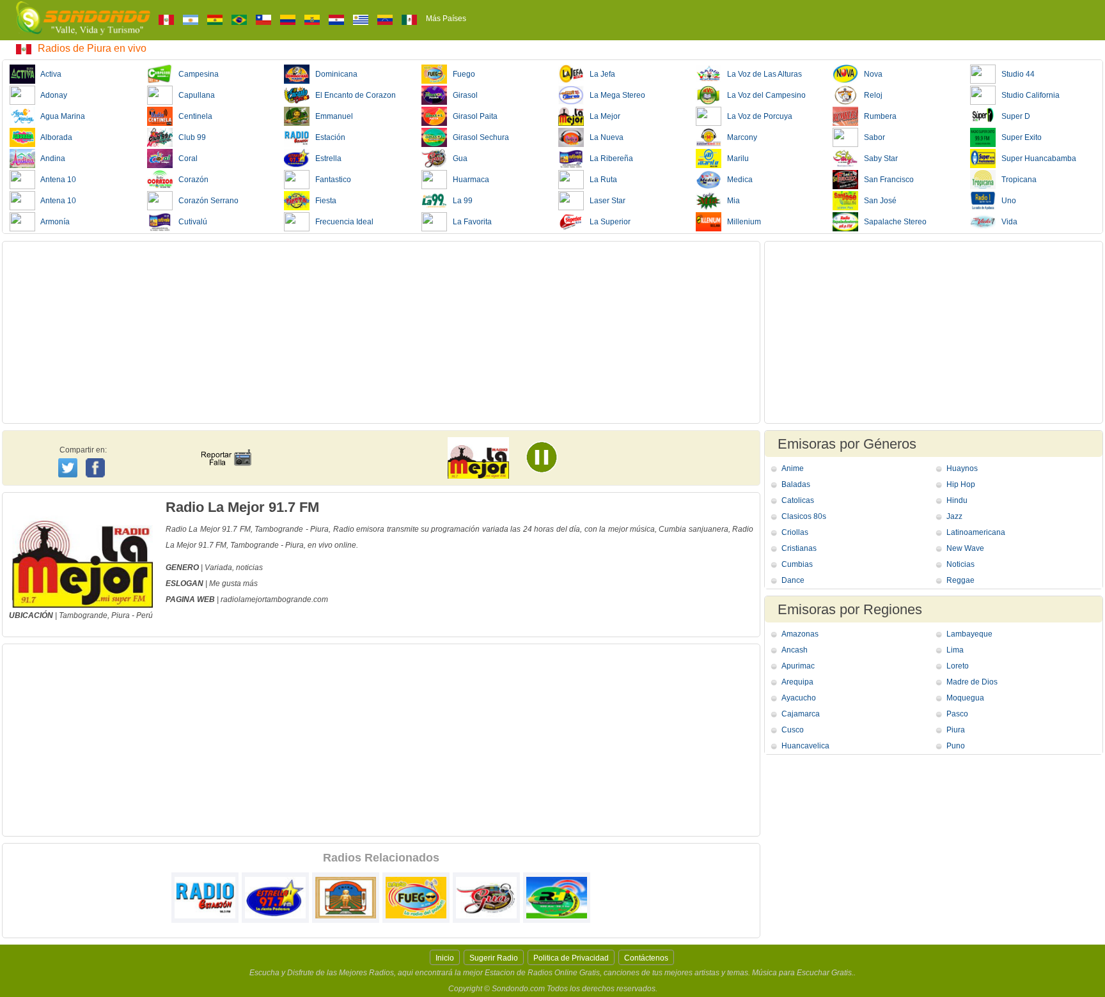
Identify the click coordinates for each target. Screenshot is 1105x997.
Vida (1006, 221)
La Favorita (469, 221)
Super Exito (1019, 137)
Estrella (325, 158)
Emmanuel (331, 116)
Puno (955, 745)
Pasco (957, 713)
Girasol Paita (472, 116)
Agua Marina (60, 116)
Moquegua (965, 697)
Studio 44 (1015, 74)
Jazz (954, 516)
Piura (120, 615)
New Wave (965, 548)
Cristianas (799, 548)
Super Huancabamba (1036, 158)
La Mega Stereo (614, 95)
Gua (457, 158)
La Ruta (600, 179)
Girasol (462, 95)
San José (877, 200)
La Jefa (599, 74)
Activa (48, 74)
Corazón (190, 179)
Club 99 (189, 137)
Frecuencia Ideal (341, 221)
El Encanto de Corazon (353, 95)
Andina (50, 158)
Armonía (52, 221)
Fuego (461, 74)
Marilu (735, 158)
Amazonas (800, 634)
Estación (327, 137)
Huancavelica (805, 745)
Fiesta (323, 200)
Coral (185, 158)
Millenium (741, 221)
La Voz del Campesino (763, 95)
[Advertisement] (381, 332)
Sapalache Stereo (892, 221)
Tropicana (1016, 179)
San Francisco (886, 179)
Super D (1013, 116)
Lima (955, 649)
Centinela (192, 116)
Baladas (795, 484)
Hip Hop (960, 484)
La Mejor (602, 116)
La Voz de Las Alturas (761, 74)
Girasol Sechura (478, 137)
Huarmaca (468, 179)
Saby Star (878, 158)
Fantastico (330, 179)
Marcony (739, 137)
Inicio (444, 958)
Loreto (957, 665)
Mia (730, 200)
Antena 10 (55, 179)
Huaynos (962, 468)
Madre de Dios (972, 681)
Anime (792, 468)
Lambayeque (969, 634)
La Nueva (603, 137)
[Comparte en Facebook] (96, 455)
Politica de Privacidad (571, 958)
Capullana (194, 95)
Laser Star (604, 200)
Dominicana (333, 74)
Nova (870, 74)
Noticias (960, 564)
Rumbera (877, 116)
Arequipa (797, 681)
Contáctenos (646, 958)
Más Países (446, 18)
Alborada (53, 137)
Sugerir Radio (493, 958)
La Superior (607, 221)
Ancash (794, 649)
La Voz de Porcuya (756, 116)
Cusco (792, 729)
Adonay (51, 95)
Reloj (870, 95)
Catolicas (797, 500)
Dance (792, 580)
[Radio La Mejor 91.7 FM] (549, 461)
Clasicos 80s (803, 516)
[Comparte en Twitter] (68, 465)
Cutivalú (190, 221)
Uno (1006, 200)
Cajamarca (800, 713)
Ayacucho (798, 697)
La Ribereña (608, 158)
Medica (737, 179)
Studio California (1028, 95)
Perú (144, 615)
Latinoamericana (975, 532)
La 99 (460, 200)
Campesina (196, 74)
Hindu (957, 500)
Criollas (794, 532)
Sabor (871, 137)
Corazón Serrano (206, 200)
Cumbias (797, 564)
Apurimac (798, 665)
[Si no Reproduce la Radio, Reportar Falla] (226, 446)
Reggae (960, 580)
